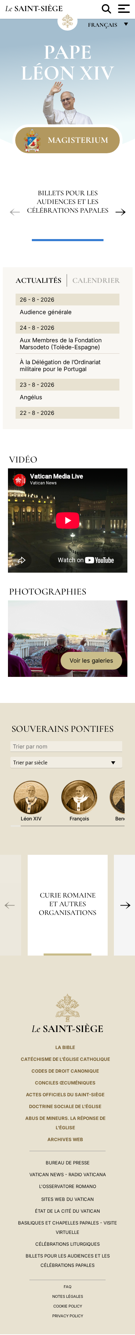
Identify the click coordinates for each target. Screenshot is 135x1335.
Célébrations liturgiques (67, 1244)
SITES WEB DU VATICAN (67, 1199)
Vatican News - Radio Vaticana (67, 1174)
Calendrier (96, 280)
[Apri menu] (123, 9)
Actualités (38, 280)
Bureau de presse (68, 1162)
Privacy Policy (67, 1315)
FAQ (67, 1286)
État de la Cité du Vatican (67, 1211)
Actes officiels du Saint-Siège (65, 1094)
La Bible (65, 1047)
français (103, 26)
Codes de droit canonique (65, 1071)
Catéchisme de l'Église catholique (65, 1059)
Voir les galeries (91, 660)
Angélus (31, 397)
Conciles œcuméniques (65, 1083)
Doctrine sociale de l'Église (65, 1106)
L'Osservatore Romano (67, 1186)
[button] (15, 212)
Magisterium (78, 140)
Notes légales (67, 1296)
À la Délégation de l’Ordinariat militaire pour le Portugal (60, 365)
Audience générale (46, 312)
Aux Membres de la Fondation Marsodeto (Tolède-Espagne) (61, 344)
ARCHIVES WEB (65, 1139)
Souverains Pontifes (62, 729)
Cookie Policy (67, 1306)
